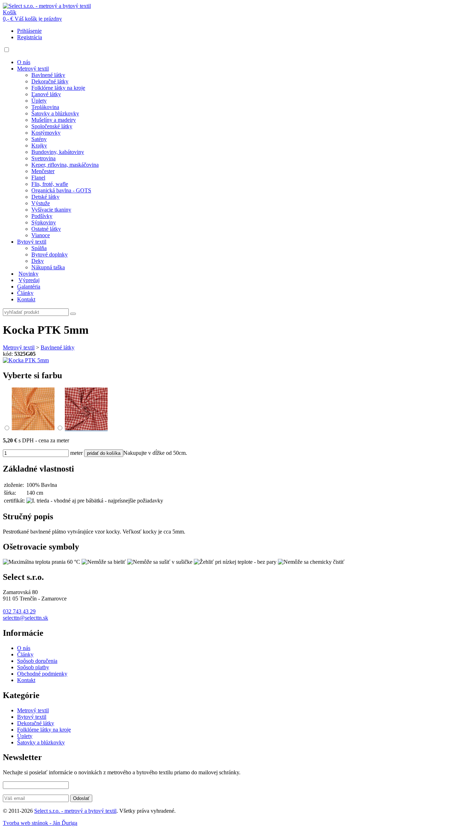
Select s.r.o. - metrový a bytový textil (75, 811)
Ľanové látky (46, 94)
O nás (23, 62)
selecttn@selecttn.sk (25, 618)
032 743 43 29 (19, 611)
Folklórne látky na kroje (58, 88)
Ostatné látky (46, 229)
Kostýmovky (46, 133)
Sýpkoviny (43, 222)
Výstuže (40, 203)
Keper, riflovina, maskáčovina (65, 165)
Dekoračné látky (49, 81)
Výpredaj (29, 280)
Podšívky (41, 216)
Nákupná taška (48, 267)
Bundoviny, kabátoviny (57, 152)
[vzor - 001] (33, 428)
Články (25, 293)
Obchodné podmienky (42, 674)
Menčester (43, 171)
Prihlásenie (29, 31)
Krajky (39, 145)
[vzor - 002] (86, 428)
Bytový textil (31, 242)
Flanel (38, 178)
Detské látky (45, 197)
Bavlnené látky (48, 75)
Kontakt (26, 299)
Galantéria (28, 287)
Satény (39, 139)
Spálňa (39, 248)
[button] (6, 49)
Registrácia (29, 37)
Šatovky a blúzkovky (55, 113)
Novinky (28, 274)
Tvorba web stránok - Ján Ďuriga (40, 823)
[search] (73, 314)
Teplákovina (45, 107)
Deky (37, 261)
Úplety (39, 101)
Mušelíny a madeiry (53, 120)
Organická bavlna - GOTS (61, 190)
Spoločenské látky (51, 126)
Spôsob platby (33, 667)
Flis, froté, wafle (49, 184)
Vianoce (40, 235)
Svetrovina (43, 158)
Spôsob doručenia (37, 661)
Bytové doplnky (49, 254)
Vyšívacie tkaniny (51, 210)
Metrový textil (33, 69)
